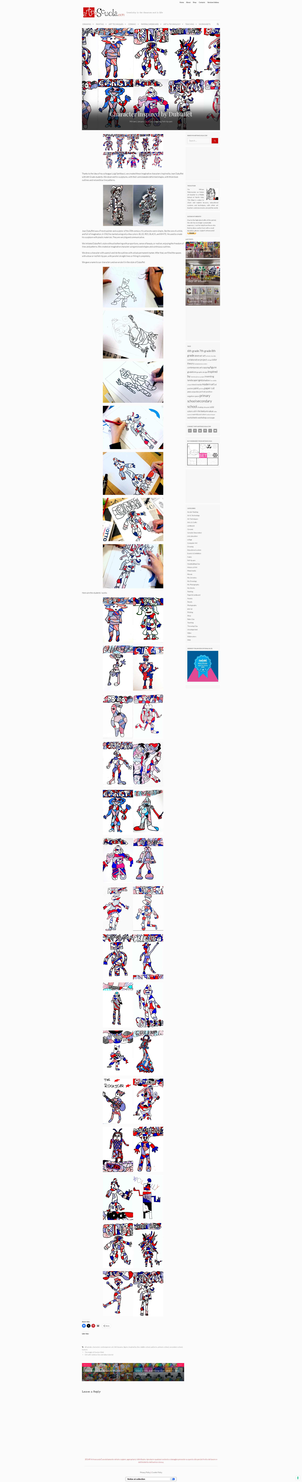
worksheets (192, 417)
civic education (192, 536)
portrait (202, 392)
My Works (191, 588)
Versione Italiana (213, 2)
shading (200, 407)
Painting (100, 24)
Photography (192, 605)
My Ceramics (192, 578)
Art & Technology (172, 24)
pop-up (189, 609)
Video (189, 633)
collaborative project (197, 359)
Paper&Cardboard (150, 24)
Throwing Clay (192, 626)
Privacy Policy (145, 1472)
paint (196, 388)
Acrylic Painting (192, 512)
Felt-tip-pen (167, 121)
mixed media (196, 384)
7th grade (205, 350)
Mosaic (189, 574)
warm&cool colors (199, 414)
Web (189, 640)
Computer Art (192, 543)
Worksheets (204, 24)
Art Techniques (116, 24)
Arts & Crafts (192, 522)
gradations (192, 372)
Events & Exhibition (194, 553)
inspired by (132, 1347)
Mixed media (191, 571)
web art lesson (211, 414)
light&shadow (203, 380)
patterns (154, 1347)
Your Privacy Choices (159, 1479)
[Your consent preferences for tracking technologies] (298, 1478)
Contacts (202, 2)
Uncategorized (192, 630)
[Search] (215, 141)
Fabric (189, 557)
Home (182, 2)
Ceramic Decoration (194, 533)
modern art (208, 384)
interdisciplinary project (197, 377)
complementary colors (201, 364)
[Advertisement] (205, 163)
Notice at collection (136, 1479)
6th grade (88, 1347)
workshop (202, 417)
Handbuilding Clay (193, 564)
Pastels (190, 598)
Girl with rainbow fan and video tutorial (99, 1355)
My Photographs (193, 585)
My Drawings (192, 581)
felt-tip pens (118, 1347)
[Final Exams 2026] (203, 257)
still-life (196, 411)
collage (209, 360)
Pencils (189, 602)
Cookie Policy (157, 1472)
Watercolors (191, 636)
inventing (209, 376)
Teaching (189, 24)
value (210, 411)
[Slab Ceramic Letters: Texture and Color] (203, 304)
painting (201, 388)
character (96, 1347)
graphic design (202, 372)
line (138, 1347)
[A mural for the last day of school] (203, 284)
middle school (145, 1347)
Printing (190, 612)
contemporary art (107, 1347)
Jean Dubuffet (177, 173)
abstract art (200, 355)
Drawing (87, 24)
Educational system (194, 550)
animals (208, 356)
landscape (192, 380)
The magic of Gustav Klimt (94, 1352)
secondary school (176, 1347)
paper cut (209, 388)
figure (126, 1347)
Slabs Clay (191, 619)
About (188, 2)
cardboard (191, 526)
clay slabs (213, 356)
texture (85, 1350)
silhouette (206, 407)
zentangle (211, 418)
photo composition (193, 392)
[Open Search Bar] (218, 24)
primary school (163, 1347)
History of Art (192, 567)
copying (206, 367)
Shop (194, 2)
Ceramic (132, 24)
